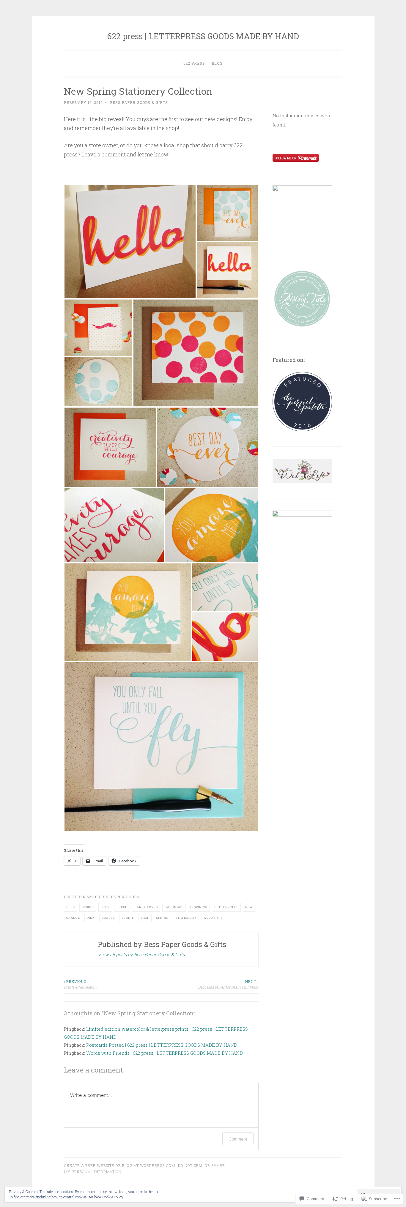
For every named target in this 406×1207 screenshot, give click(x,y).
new (249, 907)
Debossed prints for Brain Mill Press (228, 984)
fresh (122, 907)
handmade (174, 907)
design (88, 907)
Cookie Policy (113, 1197)
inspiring (198, 907)
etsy (105, 907)
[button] (130, 241)
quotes (108, 918)
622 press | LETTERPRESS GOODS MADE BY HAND (203, 36)
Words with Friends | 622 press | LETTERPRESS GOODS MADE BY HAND (164, 1053)
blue (70, 907)
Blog (217, 63)
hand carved (146, 907)
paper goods (125, 896)
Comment (238, 1138)
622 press (194, 63)
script (128, 918)
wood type (213, 918)
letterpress (226, 907)
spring (162, 918)
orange (73, 918)
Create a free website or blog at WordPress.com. (120, 1165)
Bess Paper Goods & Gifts (139, 102)
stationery (185, 918)
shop (145, 918)
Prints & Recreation (80, 984)
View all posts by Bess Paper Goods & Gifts (141, 954)
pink (91, 918)
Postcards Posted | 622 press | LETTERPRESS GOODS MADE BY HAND (161, 1045)
